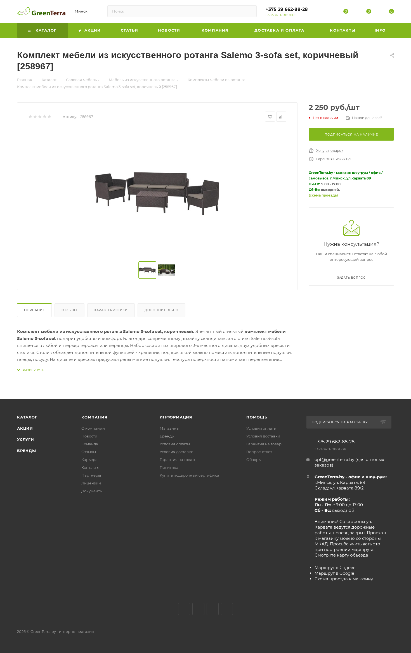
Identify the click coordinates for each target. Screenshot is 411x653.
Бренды (26, 450)
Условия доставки (176, 451)
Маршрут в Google (334, 573)
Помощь (256, 417)
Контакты (90, 467)
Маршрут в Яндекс (335, 567)
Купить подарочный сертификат (190, 475)
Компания (94, 417)
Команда (89, 444)
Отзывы (69, 310)
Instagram (198, 609)
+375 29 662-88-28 (287, 9)
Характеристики (111, 310)
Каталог (27, 417)
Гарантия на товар (177, 459)
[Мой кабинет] (323, 12)
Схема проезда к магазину (344, 578)
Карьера (89, 459)
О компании (93, 428)
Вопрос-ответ (259, 451)
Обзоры (253, 459)
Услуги (25, 439)
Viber (227, 609)
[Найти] (250, 11)
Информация (176, 417)
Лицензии (91, 483)
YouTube (213, 609)
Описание (34, 310)
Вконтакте (184, 609)
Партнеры (91, 475)
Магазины (169, 428)
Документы (92, 491)
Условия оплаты (175, 444)
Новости (89, 436)
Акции (25, 428)
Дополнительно (161, 310)
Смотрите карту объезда (341, 555)
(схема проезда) (323, 195)
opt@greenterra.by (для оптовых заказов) (349, 462)
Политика (169, 467)
